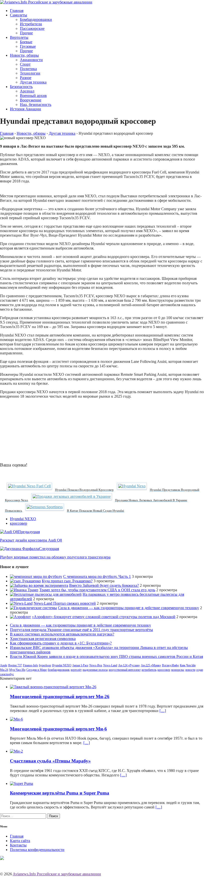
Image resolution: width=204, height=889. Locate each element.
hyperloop (45, 665)
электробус (7, 674)
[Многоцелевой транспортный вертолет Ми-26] (53, 687)
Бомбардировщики (36, 19)
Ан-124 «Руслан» (129, 665)
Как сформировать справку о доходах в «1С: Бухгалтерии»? (61, 643)
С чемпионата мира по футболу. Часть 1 (97, 576)
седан (199, 670)
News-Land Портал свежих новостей (65, 603)
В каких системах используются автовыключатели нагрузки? (62, 634)
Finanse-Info (30, 665)
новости (190, 670)
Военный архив (33, 95)
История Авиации (25, 109)
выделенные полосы (95, 670)
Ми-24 (4, 670)
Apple (3, 665)
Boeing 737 (15, 665)
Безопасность (21, 87)
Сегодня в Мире (36, 670)
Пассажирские (32, 28)
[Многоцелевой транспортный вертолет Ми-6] (16, 719)
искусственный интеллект (125, 670)
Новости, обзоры (24, 55)
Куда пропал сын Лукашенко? (67, 581)
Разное (25, 78)
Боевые (26, 42)
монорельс (177, 670)
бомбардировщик (59, 670)
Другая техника (33, 82)
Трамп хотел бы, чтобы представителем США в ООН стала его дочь (97, 590)
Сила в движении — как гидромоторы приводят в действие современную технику (128, 608)
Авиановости (31, 60)
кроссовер (18, 523)
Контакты (18, 845)
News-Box (95, 665)
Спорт (25, 64)
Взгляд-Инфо (170, 665)
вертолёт (76, 670)
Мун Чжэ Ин (17, 670)
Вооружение (30, 100)
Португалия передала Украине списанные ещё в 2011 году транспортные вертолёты (81, 630)
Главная (16, 10)
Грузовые (28, 46)
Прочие (26, 33)
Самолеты (18, 15)
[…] (162, 711)
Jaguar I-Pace (80, 665)
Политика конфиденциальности (37, 849)
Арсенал (27, 91)
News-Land (110, 665)
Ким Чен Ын (188, 665)
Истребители (31, 24)
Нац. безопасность (35, 104)
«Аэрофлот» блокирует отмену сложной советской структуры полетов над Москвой (103, 617)
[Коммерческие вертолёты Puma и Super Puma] (21, 783)
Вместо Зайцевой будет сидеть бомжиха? (104, 585)
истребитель (149, 670)
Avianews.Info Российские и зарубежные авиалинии (57, 874)
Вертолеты (19, 37)
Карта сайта (20, 841)
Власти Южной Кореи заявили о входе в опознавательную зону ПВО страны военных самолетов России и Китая (106, 656)
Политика (28, 69)
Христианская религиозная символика (43, 638)
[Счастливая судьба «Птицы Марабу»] (16, 751)
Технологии (30, 73)
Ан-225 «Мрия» (151, 665)
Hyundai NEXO (23, 519)
